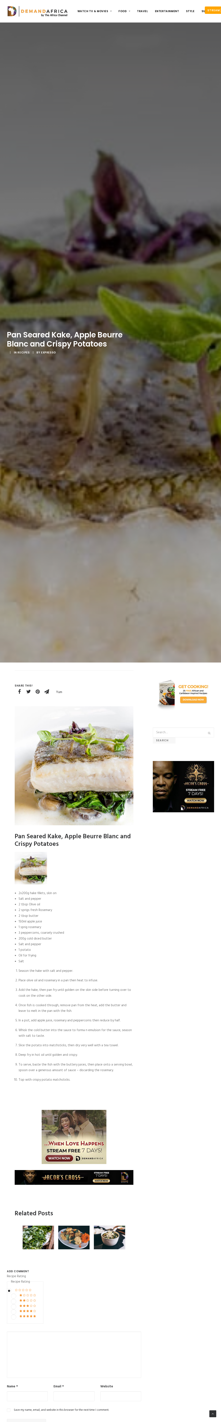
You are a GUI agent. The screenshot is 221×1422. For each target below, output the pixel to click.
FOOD (122, 11)
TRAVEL (142, 11)
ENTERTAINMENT (167, 11)
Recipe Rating (16, 1276)
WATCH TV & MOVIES (92, 11)
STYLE (190, 11)
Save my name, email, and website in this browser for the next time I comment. (61, 1410)
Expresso (48, 352)
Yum (59, 692)
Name (12, 1386)
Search (164, 740)
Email (59, 1386)
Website (106, 1386)
